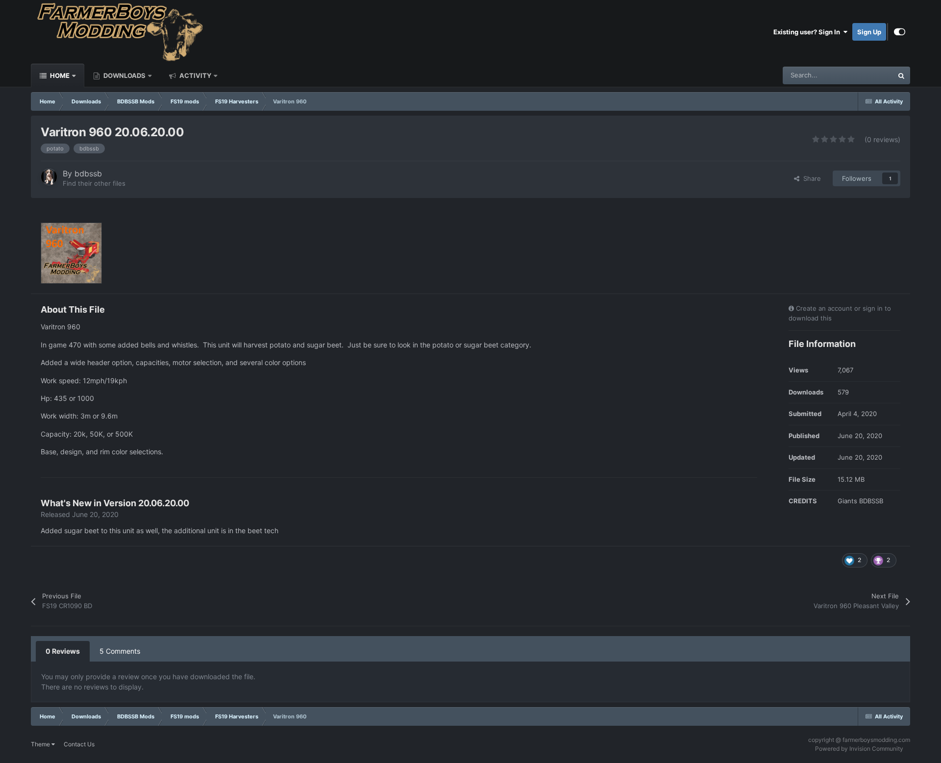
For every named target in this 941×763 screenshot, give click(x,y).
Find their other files (94, 183)
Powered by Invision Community (859, 748)
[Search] (901, 75)
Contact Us (79, 744)
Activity (194, 75)
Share (810, 178)
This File (867, 75)
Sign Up (869, 32)
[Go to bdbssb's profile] (49, 177)
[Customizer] (899, 32)
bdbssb (88, 173)
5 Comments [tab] (119, 651)
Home (59, 75)
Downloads (124, 75)
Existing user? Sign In (808, 32)
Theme (41, 744)
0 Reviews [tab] (63, 651)
